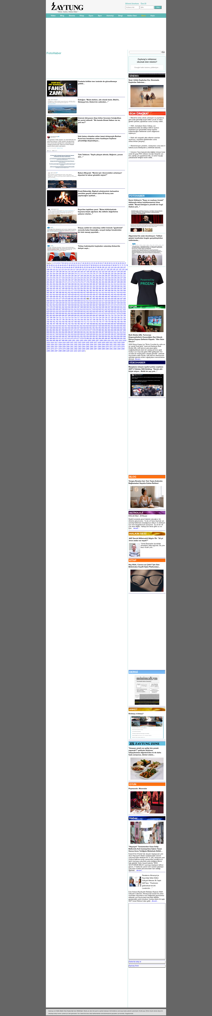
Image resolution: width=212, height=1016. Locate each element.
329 (84, 286)
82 (63, 267)
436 (94, 294)
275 (78, 282)
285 (109, 282)
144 (75, 272)
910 (112, 332)
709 (54, 317)
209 (115, 276)
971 (60, 338)
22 (92, 263)
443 (115, 294)
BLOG (132, 476)
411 (97, 292)
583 (66, 307)
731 (121, 317)
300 (75, 284)
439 (103, 294)
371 (54, 290)
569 (103, 305)
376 (69, 290)
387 (103, 290)
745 (84, 320)
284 (106, 282)
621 (103, 309)
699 (103, 315)
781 (115, 322)
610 (69, 309)
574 (118, 305)
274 (75, 282)
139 (60, 272)
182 (112, 274)
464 (100, 297)
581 (60, 307)
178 (100, 274)
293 (54, 284)
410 (94, 292)
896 (69, 332)
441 (109, 294)
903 (90, 332)
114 (65, 269)
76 (49, 267)
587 (78, 307)
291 (47, 284)
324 (69, 286)
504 (63, 301)
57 (89, 265)
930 (94, 334)
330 (87, 286)
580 (57, 307)
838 (51, 328)
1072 (115, 347)
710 (57, 317)
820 (75, 326)
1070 (107, 347)
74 (127, 265)
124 (95, 269)
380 (81, 290)
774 (94, 322)
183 (115, 274)
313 (115, 284)
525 (47, 303)
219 (66, 278)
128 (107, 269)
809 (121, 324)
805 (109, 324)
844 (69, 328)
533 (72, 303)
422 (51, 294)
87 (74, 267)
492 (106, 299)
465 (103, 297)
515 (96, 301)
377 (72, 290)
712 (63, 317)
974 (69, 338)
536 (81, 303)
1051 (111, 345)
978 (81, 338)
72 (122, 265)
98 (98, 267)
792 (69, 324)
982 (94, 338)
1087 (95, 349)
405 (78, 292)
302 (81, 284)
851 (90, 328)
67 (111, 265)
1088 (99, 349)
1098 (60, 351)
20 (87, 263)
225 (84, 278)
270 (63, 282)
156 (112, 272)
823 (84, 326)
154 (106, 272)
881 (103, 330)
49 (72, 265)
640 (81, 311)
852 (94, 328)
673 (103, 313)
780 (112, 322)
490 (100, 299)
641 (84, 311)
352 (75, 288)
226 (87, 278)
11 (68, 263)
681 (47, 315)
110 (54, 269)
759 (47, 322)
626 (118, 309)
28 (105, 263)
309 (103, 284)
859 (115, 328)
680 (124, 313)
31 (112, 263)
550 (124, 303)
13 (72, 263)
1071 (111, 347)
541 (97, 303)
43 (58, 265)
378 (75, 290)
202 (94, 276)
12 (70, 263)
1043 (79, 345)
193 (66, 276)
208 (112, 276)
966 (124, 336)
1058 (60, 347)
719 (84, 317)
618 (93, 309)
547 (115, 303)
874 (81, 330)
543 (103, 303)
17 (81, 263)
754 (112, 320)
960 (106, 336)
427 (66, 294)
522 (118, 301)
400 (63, 292)
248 (75, 280)
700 (106, 315)
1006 (93, 340)
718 (81, 317)
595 (103, 307)
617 (90, 309)
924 (75, 334)
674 (106, 313)
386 (100, 290)
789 (60, 324)
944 (57, 336)
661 (66, 313)
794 (75, 324)
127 (104, 269)
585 (72, 307)
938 (118, 334)
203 (97, 276)
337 (109, 286)
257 (103, 280)
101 (106, 267)
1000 (69, 340)
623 (109, 309)
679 (121, 313)
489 (97, 299)
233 (109, 278)
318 (51, 286)
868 (63, 330)
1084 (83, 349)
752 (106, 320)
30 (110, 263)
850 (87, 328)
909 (109, 332)
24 (96, 263)
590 (87, 307)
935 (109, 334)
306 (94, 284)
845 (72, 328)
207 (109, 276)
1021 (71, 342)
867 (60, 330)
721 (90, 317)
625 (115, 309)
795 (78, 324)
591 (90, 307)
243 (60, 280)
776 (100, 322)
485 (84, 299)
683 (54, 315)
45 (63, 265)
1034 (123, 342)
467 (109, 297)
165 (60, 274)
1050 (107, 345)
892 (57, 332)
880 (100, 330)
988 (112, 338)
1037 (56, 345)
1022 (75, 342)
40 (52, 265)
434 (87, 294)
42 (56, 265)
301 (78, 284)
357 (90, 288)
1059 (64, 347)
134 (126, 269)
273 (72, 282)
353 (78, 288)
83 (65, 267)
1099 (64, 351)
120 (83, 269)
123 (92, 269)
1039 (64, 345)
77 (52, 267)
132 (120, 269)
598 (112, 307)
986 (106, 338)
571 (109, 305)
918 (57, 334)
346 (57, 288)
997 (60, 340)
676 (112, 313)
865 (54, 330)
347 (60, 288)
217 (60, 278)
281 (97, 282)
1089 (103, 349)
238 (124, 278)
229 (97, 278)
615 (84, 309)
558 (69, 305)
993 (47, 340)
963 (115, 336)
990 (118, 338)
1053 (119, 345)
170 (75, 274)
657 (54, 313)
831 (109, 326)
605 (54, 309)
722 (93, 317)
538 (87, 303)
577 (47, 307)
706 (124, 315)
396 (51, 292)
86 (72, 267)
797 (84, 324)
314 (118, 284)
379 (78, 290)
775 (97, 322)
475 (54, 299)
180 (106, 274)
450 (57, 297)
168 (69, 274)
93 (87, 267)
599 (115, 307)
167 (66, 274)
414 (106, 292)
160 (124, 272)
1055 (48, 347)
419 (121, 292)
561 (78, 305)
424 (57, 294)
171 (78, 274)
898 (75, 332)
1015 (48, 342)
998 (63, 340)
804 (106, 324)
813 (54, 326)
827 (96, 326)
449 (54, 297)
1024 (83, 342)
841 (60, 328)
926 (81, 334)
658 (57, 313)
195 (72, 276)
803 (103, 324)
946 (63, 336)
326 (75, 286)
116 (71, 269)
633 (60, 311)
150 (94, 272)
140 (63, 272)
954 (87, 336)
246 (69, 280)
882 (106, 330)
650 (112, 311)
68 (113, 265)
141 (66, 272)
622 (106, 309)
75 (47, 267)
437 (97, 294)
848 (81, 328)
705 (121, 315)
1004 (85, 340)
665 (78, 313)
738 (63, 320)
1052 (115, 345)
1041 (71, 345)
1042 (75, 345)
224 (81, 278)
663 (72, 313)
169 (72, 274)
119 (80, 269)
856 (106, 328)
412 (100, 292)
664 (75, 313)
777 (103, 322)
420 (124, 292)
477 (60, 299)
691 (78, 315)
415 (109, 292)
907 (103, 332)
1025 (87, 342)
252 (87, 280)
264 (124, 280)
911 (115, 332)
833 (115, 326)
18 (83, 263)
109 (51, 269)
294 (57, 284)
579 (54, 307)
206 (106, 276)
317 (47, 286)
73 (125, 265)
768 (75, 322)
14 (74, 263)
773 (90, 322)
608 (63, 309)
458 (81, 297)
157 (115, 272)
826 (93, 326)
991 (121, 338)
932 (100, 334)
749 (97, 320)
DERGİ (133, 671)
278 (87, 282)
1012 (116, 340)
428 (69, 294)
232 (106, 278)
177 (97, 274)
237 (121, 278)
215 (54, 278)
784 (124, 322)
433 (84, 294)
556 (63, 305)
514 (93, 301)
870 (69, 330)
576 (124, 305)
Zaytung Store (134, 966)
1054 (123, 345)
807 (115, 324)
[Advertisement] (36, 46)
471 (121, 297)
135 (47, 272)
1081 (71, 349)
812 (50, 326)
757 (121, 320)
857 (109, 328)
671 (97, 313)
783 (121, 322)
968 (51, 338)
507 (72, 301)
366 (118, 288)
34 (118, 263)
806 (112, 324)
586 (75, 307)
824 (87, 326)
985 (103, 338)
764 (63, 322)
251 (84, 280)
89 (78, 267)
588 (81, 307)
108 (47, 269)
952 (81, 336)
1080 (68, 349)
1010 (109, 340)
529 (60, 303)
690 (75, 315)
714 (69, 317)
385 (97, 290)
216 (57, 278)
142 (69, 272)
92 (85, 267)
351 (72, 288)
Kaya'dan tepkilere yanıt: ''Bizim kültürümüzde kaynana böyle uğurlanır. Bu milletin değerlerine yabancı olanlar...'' (98, 211)
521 (115, 301)
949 (72, 336)
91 (83, 267)
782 (118, 322)
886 (118, 330)
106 (121, 267)
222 (75, 278)
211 (121, 276)
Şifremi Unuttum (132, 3)
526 (51, 303)
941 (47, 336)
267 (54, 282)
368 (124, 288)
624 (112, 309)
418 (118, 292)
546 (112, 303)
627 (121, 309)
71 (120, 265)
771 (84, 322)
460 (87, 297)
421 (47, 294)
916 (51, 334)
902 (87, 332)
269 (60, 282)
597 (109, 307)
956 (94, 336)
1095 (48, 351)
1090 (107, 349)
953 (84, 336)
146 (81, 272)
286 (112, 282)
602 (124, 307)
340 (118, 286)
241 (54, 280)
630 (51, 311)
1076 (52, 349)
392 (118, 290)
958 (100, 336)
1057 (56, 347)
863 (47, 330)
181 (109, 274)
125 (98, 269)
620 (100, 309)
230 (100, 278)
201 (90, 276)
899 (78, 332)
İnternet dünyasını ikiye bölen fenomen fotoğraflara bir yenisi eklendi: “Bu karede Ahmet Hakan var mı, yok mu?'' (99, 120)
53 (80, 265)
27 (103, 263)
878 (94, 330)
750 (100, 320)
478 (63, 299)
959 (103, 336)
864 (51, 330)
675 (109, 313)
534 (75, 303)
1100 (67, 351)
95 (91, 267)
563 (84, 305)
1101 (71, 351)
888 (124, 330)
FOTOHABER (137, 195)
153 (103, 272)
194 (69, 276)
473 (47, 299)
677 (115, 313)
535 (78, 303)
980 (87, 338)
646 (100, 311)
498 (124, 299)
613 (78, 309)
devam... (136, 528)
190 (57, 276)
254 (94, 280)
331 (90, 286)
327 (78, 286)
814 (57, 326)
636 (69, 311)
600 (118, 307)
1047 (95, 345)
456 (75, 297)
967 (47, 338)
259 (109, 280)
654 (124, 311)
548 (118, 303)
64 (105, 265)
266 (51, 282)
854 (100, 328)
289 (121, 282)
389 (109, 290)
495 (115, 299)
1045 (87, 345)
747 (90, 320)
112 (59, 269)
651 (115, 311)
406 (81, 292)
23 (94, 263)
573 (115, 305)
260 (112, 280)
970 (57, 338)
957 (97, 336)
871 (72, 330)
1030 (107, 342)
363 (109, 288)
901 (84, 332)
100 (103, 267)
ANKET (133, 709)
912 (118, 332)
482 (75, 299)
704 (118, 315)
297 (66, 284)
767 (72, 322)
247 (72, 280)
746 (87, 320)
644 (94, 311)
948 (69, 336)
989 (115, 338)
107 (124, 267)
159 (121, 272)
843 (66, 328)
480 (69, 299)
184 (118, 274)
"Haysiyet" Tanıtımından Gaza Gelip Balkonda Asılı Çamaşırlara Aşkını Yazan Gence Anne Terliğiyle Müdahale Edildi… (146, 849)
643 (90, 311)
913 (121, 332)
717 (78, 317)
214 (51, 278)
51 (76, 265)
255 (97, 280)
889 (47, 332)
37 (125, 263)
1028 (99, 342)
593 (97, 307)
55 (85, 265)
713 (66, 317)
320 (57, 286)
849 (84, 328)
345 (54, 288)
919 (60, 334)
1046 (91, 345)
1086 (91, 349)
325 (72, 286)
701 (109, 315)
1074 (123, 347)
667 (84, 313)
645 (97, 311)
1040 (68, 345)
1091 (111, 349)
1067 (95, 347)
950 (75, 336)
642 (87, 311)
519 (109, 301)
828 (100, 326)
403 (72, 292)
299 (72, 284)
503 (60, 301)
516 (100, 301)
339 (115, 286)
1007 (97, 340)
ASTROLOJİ (136, 512)
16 (79, 263)
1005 (89, 340)
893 (60, 332)
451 (60, 297)
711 (60, 317)
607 (60, 309)
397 (54, 292)
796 (81, 324)
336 (106, 286)
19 (85, 263)
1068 (99, 347)
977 (78, 338)
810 (124, 324)
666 (81, 313)
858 (112, 328)
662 (69, 313)
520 (112, 301)
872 (75, 330)
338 (112, 286)
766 (69, 322)
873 (78, 330)
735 (54, 320)
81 (60, 267)
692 (81, 315)
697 (97, 315)
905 (97, 332)
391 (115, 290)
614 (81, 309)
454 (69, 297)
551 (47, 305)
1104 (83, 351)
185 (121, 274)
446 (124, 294)
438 (100, 294)
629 (47, 311)
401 (66, 292)
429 (72, 294)
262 (118, 280)
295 (60, 284)
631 (54, 311)
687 (66, 315)
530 (63, 303)
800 (94, 324)
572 (112, 305)
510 (81, 301)
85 (69, 267)
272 (69, 282)
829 (103, 326)
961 (109, 336)
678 (118, 313)
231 (103, 278)
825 (90, 326)
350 (69, 288)
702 (112, 315)
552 (51, 305)
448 (51, 297)
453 (66, 297)
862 (124, 328)
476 (57, 299)
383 (90, 290)
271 (66, 282)
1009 (105, 340)
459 (84, 297)
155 (109, 272)
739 (66, 320)
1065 (87, 347)
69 (116, 265)
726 (106, 317)
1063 (79, 347)
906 (100, 332)
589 (84, 307)
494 (112, 299)
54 (83, 265)
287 (115, 282)
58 (91, 265)
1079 (64, 349)
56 (87, 265)
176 (94, 274)
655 (47, 313)
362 (106, 288)
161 (47, 274)
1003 (81, 340)
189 (54, 276)
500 (51, 301)
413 (103, 292)
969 (54, 338)
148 (87, 272)
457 (78, 297)
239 (47, 280)
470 (118, 297)
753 (109, 320)
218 (63, 278)
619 (96, 309)
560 (75, 305)
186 (124, 274)
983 (97, 338)
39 (49, 265)
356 (87, 288)
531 (66, 303)
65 (107, 265)
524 (124, 301)
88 (76, 267)
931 (97, 334)
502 (57, 301)
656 (51, 313)
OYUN (132, 784)
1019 (64, 342)
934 (106, 334)
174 (87, 274)
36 (123, 263)
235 (115, 278)
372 (57, 290)
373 (60, 290)
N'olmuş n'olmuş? (136, 714)
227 (90, 278)
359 (97, 288)
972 (63, 338)
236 (118, 278)
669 (90, 313)
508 (75, 301)
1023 (79, 342)
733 (47, 320)
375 (66, 290)
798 (87, 324)
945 (60, 336)
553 (54, 305)
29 (107, 263)
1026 (91, 342)
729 (115, 317)
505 (66, 301)
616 (87, 309)
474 (51, 299)
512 (87, 301)
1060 (68, 347)
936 (112, 334)
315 (121, 284)
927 (84, 334)
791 (66, 324)
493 (109, 299)
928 (87, 334)
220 (69, 278)
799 (90, 324)
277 (84, 282)
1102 (75, 351)
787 (54, 324)
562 (81, 305)
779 (109, 322)
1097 (56, 351)
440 (106, 294)
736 (57, 320)
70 (118, 265)
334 (100, 286)
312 (112, 284)
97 (96, 267)
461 (90, 297)
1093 (119, 349)
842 (63, 328)
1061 (71, 347)
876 (87, 330)
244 (63, 280)
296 (63, 284)
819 (72, 326)
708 (51, 317)
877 (90, 330)
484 (81, 299)
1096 (52, 351)
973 (66, 338)
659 (60, 313)
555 (60, 305)
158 (118, 272)
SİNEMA (134, 76)
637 (72, 311)
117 (74, 269)
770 (81, 322)
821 (78, 326)
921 (66, 334)
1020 (68, 342)
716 (75, 317)
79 (56, 267)
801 (97, 324)
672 (100, 313)
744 (81, 320)
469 (115, 297)
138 (57, 272)
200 (87, 276)
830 (106, 326)
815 (60, 326)
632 (57, 311)
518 (106, 301)
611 (72, 309)
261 (115, 280)
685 (60, 315)
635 (66, 311)
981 (90, 338)
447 (47, 297)
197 (78, 276)
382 (87, 290)
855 (103, 328)
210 (118, 276)
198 (81, 276)
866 (57, 330)
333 (97, 286)
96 (94, 267)
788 (57, 324)
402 (69, 292)
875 (84, 330)
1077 (56, 349)
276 (81, 282)
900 (81, 332)
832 (112, 326)
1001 (73, 340)
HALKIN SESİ (137, 533)
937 (115, 334)
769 (78, 322)
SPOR (133, 306)
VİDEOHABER (137, 362)
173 (84, 274)
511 (84, 301)
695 (90, 315)
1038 (60, 345)
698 (100, 315)
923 (72, 334)
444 (118, 294)
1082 (75, 349)
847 (78, 328)
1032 (115, 342)
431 (78, 294)
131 (117, 269)
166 (63, 274)
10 (65, 263)
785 (47, 324)
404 (75, 292)
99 (100, 267)
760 (51, 322)
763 (60, 322)
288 (118, 282)
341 (121, 286)
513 (90, 301)
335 (103, 286)
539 (90, 303)
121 (86, 269)
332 (94, 286)
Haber (133, 818)
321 (60, 286)
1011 (112, 340)
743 (78, 320)
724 (100, 317)
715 (72, 317)
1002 (77, 340)
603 (47, 309)
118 (77, 269)
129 (111, 269)
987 (109, 338)
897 (72, 332)
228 (94, 278)
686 (63, 315)
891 (54, 332)
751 (103, 320)
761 (54, 322)
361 (103, 288)
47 (67, 265)
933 (103, 334)
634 (63, 311)
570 (106, 305)
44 (60, 265)
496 (118, 299)
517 (103, 301)
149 (90, 272)
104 (115, 267)
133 (123, 269)
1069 (103, 347)
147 (84, 272)
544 (106, 303)
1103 (79, 351)
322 (63, 286)
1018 (60, 342)
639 (78, 311)
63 (102, 265)
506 (69, 301)
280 (94, 282)
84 (67, 267)
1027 (95, 342)
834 (118, 326)
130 (114, 269)
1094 (123, 349)
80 (58, 267)
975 (72, 338)
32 (114, 263)
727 (109, 317)
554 (57, 305)
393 (121, 290)
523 (121, 301)
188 (51, 276)
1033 (119, 342)
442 (112, 294)
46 (65, 265)
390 (112, 290)
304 (87, 284)
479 (66, 299)
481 (72, 299)
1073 (119, 347)
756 (118, 320)
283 (103, 282)
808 (118, 324)
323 (66, 286)
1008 (101, 340)
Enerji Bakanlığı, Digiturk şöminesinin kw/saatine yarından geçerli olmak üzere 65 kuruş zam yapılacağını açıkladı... (98, 193)
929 (90, 334)
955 (90, 336)
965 (121, 336)
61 (98, 265)
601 (121, 307)
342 (124, 286)
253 (90, 280)
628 (124, 309)
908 (106, 332)
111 (57, 269)
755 (115, 320)
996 (57, 340)
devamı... (138, 359)
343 (47, 288)
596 (106, 307)
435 (90, 294)
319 (54, 286)
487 (90, 299)
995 (54, 340)
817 (66, 326)
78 (54, 267)
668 (87, 313)
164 (57, 274)
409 (90, 292)
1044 (83, 345)
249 (78, 280)
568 (100, 305)
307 (97, 284)
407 (84, 292)
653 (121, 311)
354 (81, 288)
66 (109, 265)
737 (60, 320)
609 (66, 309)
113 (62, 269)
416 (112, 292)
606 (57, 309)
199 (84, 276)
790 (63, 324)
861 (121, 328)
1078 (60, 349)
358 (94, 288)
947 (66, 336)
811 (47, 326)
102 (109, 267)
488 (94, 299)
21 (90, 263)
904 (94, 332)
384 (94, 290)
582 (63, 307)
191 (60, 276)
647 (103, 311)
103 (112, 267)
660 (63, 313)
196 (75, 276)
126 (101, 269)
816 (63, 326)
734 (51, 320)
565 (90, 305)
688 (69, 315)
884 (112, 330)
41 (54, 265)
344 (51, 288)
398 (57, 292)
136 (51, 272)
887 (121, 330)
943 (54, 336)
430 (75, 294)
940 (124, 334)
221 (72, 278)
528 (57, 303)
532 (69, 303)
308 (100, 284)
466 (106, 297)
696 (94, 315)
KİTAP (132, 560)
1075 (48, 349)
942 (51, 336)
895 (66, 332)
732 (124, 317)
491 (103, 299)
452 (63, 297)
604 (51, 309)
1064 (83, 347)
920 (63, 334)
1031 (111, 342)
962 (112, 336)
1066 (91, 347)
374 (63, 290)
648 (106, 311)
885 (115, 330)
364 (112, 288)
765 (66, 322)
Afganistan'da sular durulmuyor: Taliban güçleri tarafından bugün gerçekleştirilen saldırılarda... (146, 238)
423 (54, 294)
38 (47, 265)
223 (78, 278)
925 (78, 334)
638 (75, 311)
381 (84, 290)
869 (66, 330)
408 (87, 292)
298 (69, 284)
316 (124, 284)
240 (51, 280)
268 (57, 282)
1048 (99, 345)
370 (51, 290)
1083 (79, 349)
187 (47, 276)
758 (124, 320)
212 (124, 276)
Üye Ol (143, 3)
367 (121, 288)
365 (115, 288)
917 (54, 334)
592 (94, 307)
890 (51, 332)
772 (87, 322)
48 (69, 265)
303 (84, 284)
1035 (48, 345)
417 (115, 292)
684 (57, 315)
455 (72, 297)
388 (106, 290)
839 (54, 328)
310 (106, 284)
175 (90, 274)
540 (94, 303)
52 (78, 265)
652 (118, 311)
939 (121, 334)
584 (69, 307)
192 (63, 276)
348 (63, 288)
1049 (103, 345)
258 (106, 280)
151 (97, 272)
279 (90, 282)
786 (51, 324)
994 (51, 340)
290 (124, 282)
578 (51, 307)
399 (60, 292)
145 (78, 272)
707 (47, 317)
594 (100, 307)
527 (54, 303)
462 (94, 297)
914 (124, 332)
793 (72, 324)
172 (81, 274)
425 (60, 294)
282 (100, 282)
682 (51, 315)
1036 (52, 345)
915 (47, 334)
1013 (120, 340)
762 (57, 322)
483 (78, 299)
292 (51, 284)
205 (103, 276)
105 (118, 267)
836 (124, 326)
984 (100, 338)
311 (109, 284)
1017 (56, 342)
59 (94, 265)
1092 (115, 349)
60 (96, 265)
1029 (103, 342)
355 (84, 288)
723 (96, 317)
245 (66, 280)
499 (47, 301)
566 (94, 305)
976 (75, 338)
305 (90, 284)
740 (69, 320)
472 (124, 297)
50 (74, 265)
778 (106, 322)
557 (66, 305)
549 (121, 303)
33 (116, 263)
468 (112, 297)
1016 (52, 342)
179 (103, 274)
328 (81, 286)
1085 (87, 349)
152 (100, 272)
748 (94, 320)
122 (89, 269)
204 (100, 276)
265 (47, 282)
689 (72, 315)
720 (87, 317)
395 (47, 292)
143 (72, 272)
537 (84, 303)
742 (75, 320)
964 (118, 336)
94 (89, 267)
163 (54, 274)
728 (112, 317)
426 (63, 294)
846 (75, 328)
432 (81, 294)
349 (66, 288)
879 (97, 330)
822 (81, 326)
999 (66, 340)
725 (103, 317)
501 (54, 301)
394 (124, 290)
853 (97, 328)
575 (121, 305)
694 (87, 315)
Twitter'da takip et (135, 962)
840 (57, 328)
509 (78, 301)
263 (121, 280)
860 (118, 328)
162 (51, 274)
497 (121, 299)
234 (112, 278)
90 (80, 267)
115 (68, 269)
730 (118, 317)
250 (81, 280)
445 (121, 294)
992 (124, 338)
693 (84, 315)
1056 (52, 347)
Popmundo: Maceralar (138, 788)
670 (94, 313)
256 (100, 280)
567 (97, 305)
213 (47, 278)
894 (63, 332)
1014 (124, 340)
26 (101, 263)
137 (54, 272)
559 (72, 305)
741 (72, 320)
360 (100, 288)
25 (98, 263)
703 (115, 315)
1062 (75, 347)
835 (121, 326)
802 (100, 324)
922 (69, 334)
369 (47, 290)
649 (109, 311)
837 (47, 328)
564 (87, 305)
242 (57, 280)
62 (100, 265)
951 (78, 336)
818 (69, 326)
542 (100, 303)
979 (84, 338)
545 (109, 303)
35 (121, 263)
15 (76, 263)
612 (75, 309)
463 (97, 297)
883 (109, 330)
